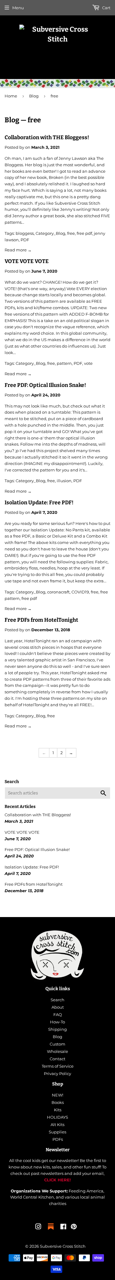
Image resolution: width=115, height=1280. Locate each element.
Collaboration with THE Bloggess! (47, 137)
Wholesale (57, 1051)
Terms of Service (58, 1066)
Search (57, 999)
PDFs (57, 1139)
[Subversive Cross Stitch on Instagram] (38, 1227)
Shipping (57, 1029)
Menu (18, 7)
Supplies (57, 1131)
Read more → (18, 249)
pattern (64, 363)
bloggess (25, 233)
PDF (25, 239)
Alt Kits (57, 1124)
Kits (57, 1109)
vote (88, 363)
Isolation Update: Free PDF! (39, 502)
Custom (57, 1044)
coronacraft (58, 591)
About (58, 1007)
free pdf (84, 233)
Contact (57, 1058)
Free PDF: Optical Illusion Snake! (45, 385)
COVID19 (80, 591)
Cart (105, 7)
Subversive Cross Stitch (63, 1246)
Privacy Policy (57, 1073)
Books (58, 1102)
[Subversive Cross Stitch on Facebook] (63, 1227)
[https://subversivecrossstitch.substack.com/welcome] (50, 1230)
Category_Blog (50, 233)
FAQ (57, 1014)
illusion (64, 480)
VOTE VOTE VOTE (27, 261)
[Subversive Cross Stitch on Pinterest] (74, 1227)
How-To (57, 1021)
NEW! (57, 1095)
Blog (34, 95)
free (71, 233)
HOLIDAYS (57, 1117)
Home (11, 95)
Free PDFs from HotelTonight (41, 620)
